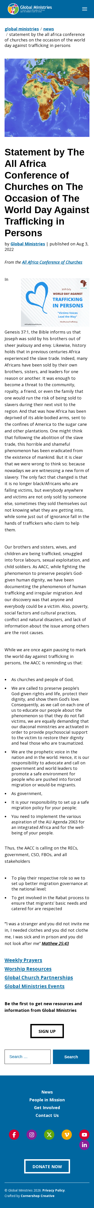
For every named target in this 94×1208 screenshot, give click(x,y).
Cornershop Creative (38, 1196)
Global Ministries (27, 244)
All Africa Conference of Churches (52, 262)
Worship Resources (28, 969)
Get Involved (47, 1107)
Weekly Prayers (23, 960)
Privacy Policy (53, 1190)
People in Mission (47, 1099)
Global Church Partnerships (39, 977)
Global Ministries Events (35, 986)
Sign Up (47, 1031)
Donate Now (47, 1166)
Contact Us (47, 1115)
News (47, 1092)
